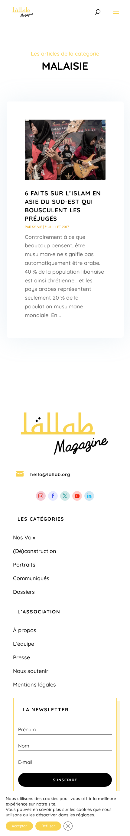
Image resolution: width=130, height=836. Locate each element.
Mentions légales (34, 684)
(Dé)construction (34, 551)
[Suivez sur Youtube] (77, 496)
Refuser (48, 826)
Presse (21, 657)
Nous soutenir (30, 670)
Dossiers (24, 591)
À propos (24, 630)
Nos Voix (24, 537)
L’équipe (23, 643)
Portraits (24, 564)
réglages (85, 815)
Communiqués (31, 578)
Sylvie (37, 227)
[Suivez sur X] (65, 496)
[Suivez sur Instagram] (41, 496)
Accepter (19, 826)
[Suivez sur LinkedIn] (89, 496)
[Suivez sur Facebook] (53, 496)
